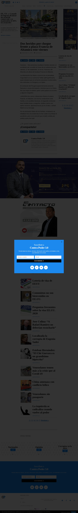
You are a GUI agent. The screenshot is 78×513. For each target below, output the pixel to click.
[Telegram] (32, 267)
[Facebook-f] (37, 267)
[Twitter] (41, 267)
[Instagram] (46, 267)
